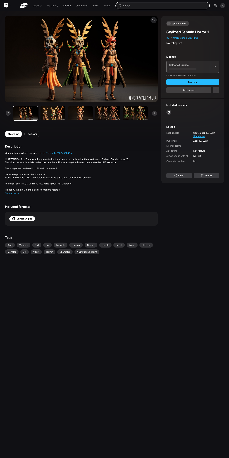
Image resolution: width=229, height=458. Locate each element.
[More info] (199, 156)
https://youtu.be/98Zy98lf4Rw (56, 153)
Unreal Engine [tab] (24, 218)
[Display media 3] (107, 113)
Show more (10, 193)
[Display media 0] (25, 113)
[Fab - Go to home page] (24, 5)
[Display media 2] (80, 113)
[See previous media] (8, 113)
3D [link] (167, 37)
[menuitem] (37, 5)
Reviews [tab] (32, 134)
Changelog (199, 136)
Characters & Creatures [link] (185, 37)
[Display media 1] (53, 113)
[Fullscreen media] (153, 20)
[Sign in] (222, 5)
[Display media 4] (135, 113)
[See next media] (154, 113)
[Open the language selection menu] (215, 5)
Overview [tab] (13, 134)
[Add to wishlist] (216, 90)
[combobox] (164, 5)
